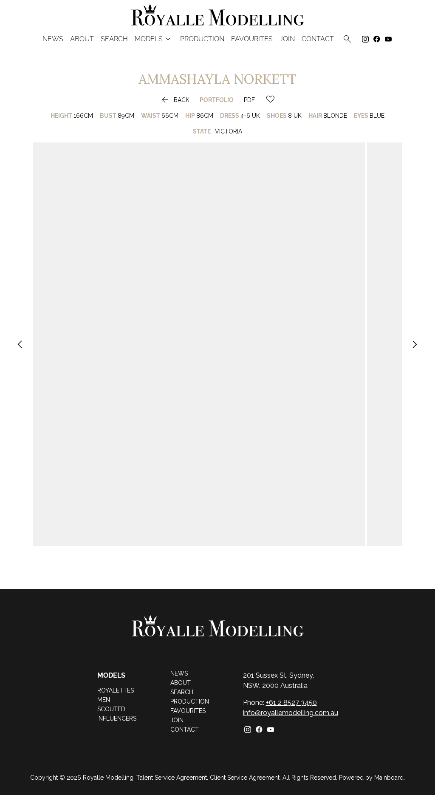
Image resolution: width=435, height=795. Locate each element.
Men (103, 700)
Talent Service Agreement (171, 777)
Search (114, 39)
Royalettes (115, 690)
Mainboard (389, 777)
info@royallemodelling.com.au (290, 713)
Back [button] (174, 100)
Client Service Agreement (245, 777)
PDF (249, 100)
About (82, 39)
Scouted (111, 709)
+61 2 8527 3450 (291, 702)
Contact (318, 39)
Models (154, 39)
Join (287, 39)
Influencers (116, 718)
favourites (252, 39)
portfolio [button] (217, 100)
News (52, 39)
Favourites (188, 711)
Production (202, 39)
